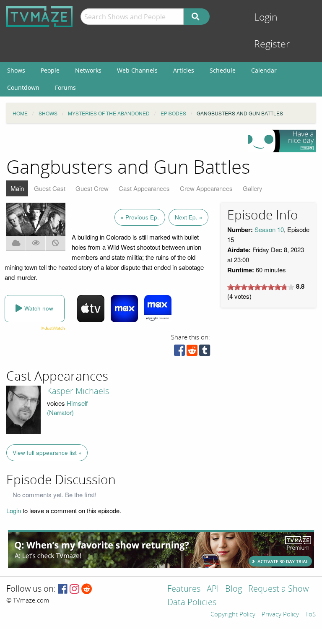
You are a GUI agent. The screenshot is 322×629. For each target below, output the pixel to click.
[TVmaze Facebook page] (63, 589)
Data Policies (191, 602)
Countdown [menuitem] (23, 87)
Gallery (252, 188)
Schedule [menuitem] (223, 70)
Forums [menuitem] (65, 87)
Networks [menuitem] (88, 70)
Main (17, 188)
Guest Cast (49, 188)
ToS (310, 614)
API (213, 589)
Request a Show (278, 589)
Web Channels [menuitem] (137, 70)
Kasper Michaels (78, 391)
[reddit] (192, 352)
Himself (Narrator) (67, 408)
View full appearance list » (47, 453)
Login (266, 17)
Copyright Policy (232, 614)
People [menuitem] (50, 70)
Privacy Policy (280, 614)
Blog (233, 589)
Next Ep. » (189, 217)
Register (272, 44)
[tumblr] (204, 352)
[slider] (260, 287)
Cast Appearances (144, 188)
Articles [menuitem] (183, 70)
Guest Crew (92, 188)
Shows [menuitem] (16, 70)
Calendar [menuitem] (264, 70)
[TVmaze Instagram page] (74, 589)
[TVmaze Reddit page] (86, 589)
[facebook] (179, 352)
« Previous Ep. (139, 217)
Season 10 (269, 229)
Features (183, 589)
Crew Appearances (206, 188)
